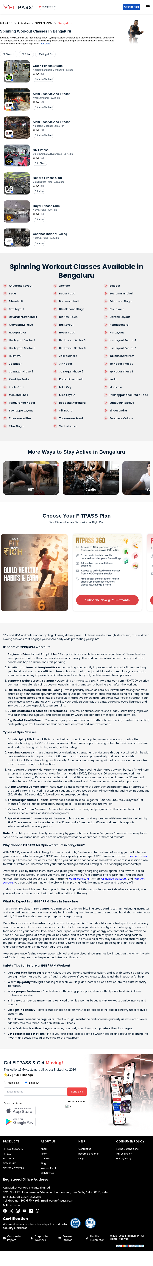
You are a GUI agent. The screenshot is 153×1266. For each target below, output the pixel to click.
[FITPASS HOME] (19, 6)
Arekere (64, 286)
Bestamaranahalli (122, 293)
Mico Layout (67, 395)
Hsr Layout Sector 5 (22, 348)
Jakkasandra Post (122, 356)
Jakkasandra (68, 356)
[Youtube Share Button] (24, 1211)
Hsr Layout (117, 332)
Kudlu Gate (16, 387)
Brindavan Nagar (121, 301)
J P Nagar (65, 364)
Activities (24, 23)
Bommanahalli (69, 301)
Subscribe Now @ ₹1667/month (107, 600)
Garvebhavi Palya (21, 325)
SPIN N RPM (43, 23)
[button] (47, 7)
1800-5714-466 (30, 1200)
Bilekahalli (16, 301)
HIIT (89, 879)
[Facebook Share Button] (5, 1211)
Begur (13, 293)
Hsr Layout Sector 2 (22, 340)
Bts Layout (117, 309)
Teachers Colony (121, 418)
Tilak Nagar (17, 426)
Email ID (34, 1082)
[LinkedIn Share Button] (31, 1211)
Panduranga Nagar (22, 403)
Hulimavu (15, 356)
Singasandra (118, 410)
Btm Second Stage (71, 309)
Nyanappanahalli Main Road (129, 395)
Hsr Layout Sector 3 (72, 340)
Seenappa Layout (21, 410)
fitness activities (136, 856)
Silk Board (66, 410)
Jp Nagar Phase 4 (21, 371)
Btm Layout (16, 309)
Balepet (115, 286)
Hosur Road (67, 332)
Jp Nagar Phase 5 (71, 371)
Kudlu (113, 379)
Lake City (65, 387)
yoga (72, 879)
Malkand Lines (18, 395)
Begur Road (67, 293)
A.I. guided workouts (114, 879)
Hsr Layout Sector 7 (123, 348)
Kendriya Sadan (19, 379)
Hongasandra (119, 325)
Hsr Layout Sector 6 (72, 348)
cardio (81, 879)
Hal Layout (66, 325)
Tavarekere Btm (20, 418)
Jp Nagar (15, 364)
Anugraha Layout (20, 286)
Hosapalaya (17, 332)
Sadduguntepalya (122, 403)
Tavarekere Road (71, 418)
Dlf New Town (68, 317)
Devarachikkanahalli (23, 317)
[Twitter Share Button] (11, 1211)
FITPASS (6, 23)
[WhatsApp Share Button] (37, 1211)
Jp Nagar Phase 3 (122, 364)
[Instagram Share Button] (18, 1211)
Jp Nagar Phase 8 (122, 371)
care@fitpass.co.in (61, 1200)
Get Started (131, 6)
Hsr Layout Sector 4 (123, 340)
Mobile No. (14, 1082)
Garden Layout (120, 317)
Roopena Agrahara (72, 403)
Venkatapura (68, 426)
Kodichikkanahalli (71, 379)
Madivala (116, 387)
